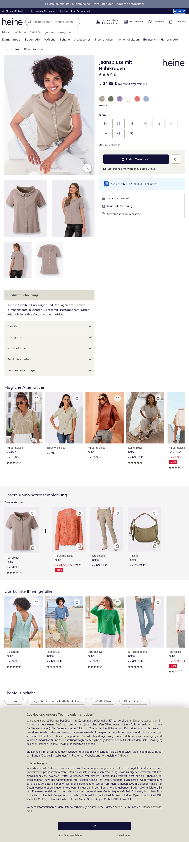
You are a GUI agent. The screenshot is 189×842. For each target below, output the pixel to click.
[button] (6, 49)
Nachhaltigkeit (17, 348)
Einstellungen (123, 835)
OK (94, 826)
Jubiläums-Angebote (59, 32)
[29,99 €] (64, 417)
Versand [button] (142, 84)
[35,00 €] (23, 417)
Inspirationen (104, 39)
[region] (94, 775)
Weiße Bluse (103, 701)
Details (12, 326)
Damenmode (11, 39)
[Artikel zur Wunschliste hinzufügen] (175, 159)
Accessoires (82, 39)
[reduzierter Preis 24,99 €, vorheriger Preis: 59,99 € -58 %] (69, 529)
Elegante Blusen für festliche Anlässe (57, 701)
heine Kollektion (128, 39)
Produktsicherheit (19, 359)
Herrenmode (169, 39)
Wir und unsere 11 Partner (43, 720)
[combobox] (59, 21)
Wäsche (49, 39)
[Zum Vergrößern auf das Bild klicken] (87, 168)
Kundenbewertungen (21, 370)
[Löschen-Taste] (76, 21)
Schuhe (65, 39)
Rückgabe (14, 337)
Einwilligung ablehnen (70, 835)
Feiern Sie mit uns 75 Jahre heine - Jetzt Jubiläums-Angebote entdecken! (94, 4)
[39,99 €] (104, 417)
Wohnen (20, 32)
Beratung (149, 39)
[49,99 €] (145, 622)
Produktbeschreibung (22, 295)
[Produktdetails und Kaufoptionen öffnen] (33, 547)
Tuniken (14, 701)
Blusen (18, 49)
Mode (6, 32)
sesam (103, 105)
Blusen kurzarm (33, 49)
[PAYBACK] (179, 11)
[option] (102, 99)
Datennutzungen (143, 720)
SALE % (35, 32)
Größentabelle (111, 145)
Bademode (32, 39)
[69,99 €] (145, 417)
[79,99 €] (144, 529)
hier (116, 740)
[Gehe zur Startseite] (12, 21)
